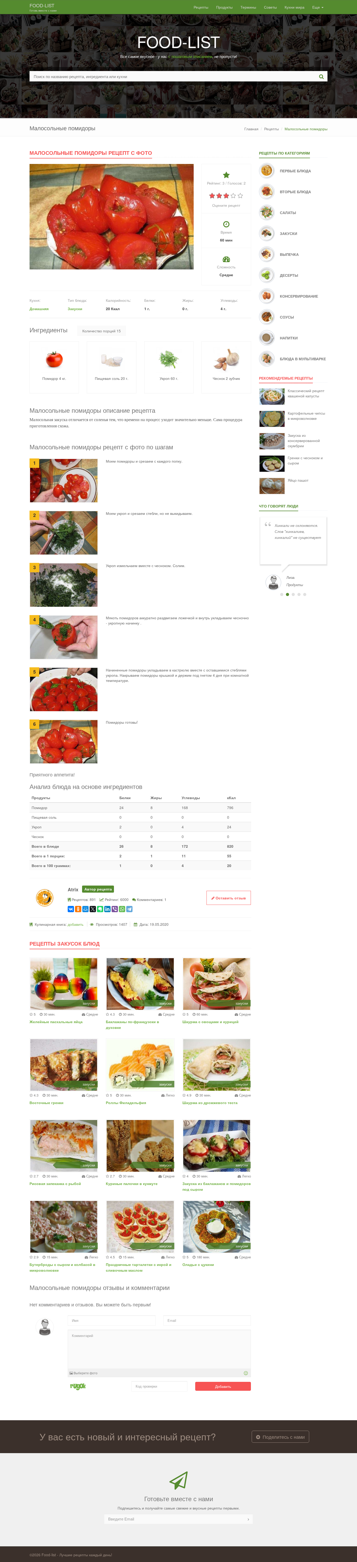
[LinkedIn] (107, 909)
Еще (316, 7)
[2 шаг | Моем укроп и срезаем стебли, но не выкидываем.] (64, 532)
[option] (293, 553)
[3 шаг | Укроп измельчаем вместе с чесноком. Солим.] (64, 584)
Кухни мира (294, 7)
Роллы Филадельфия (126, 1102)
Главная (251, 128)
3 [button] (293, 594)
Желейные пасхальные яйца (56, 1021)
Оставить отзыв (230, 897)
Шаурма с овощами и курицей (210, 1021)
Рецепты (201, 7)
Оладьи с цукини (198, 1264)
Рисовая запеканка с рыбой (55, 1183)
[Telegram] (129, 909)
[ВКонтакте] (71, 909)
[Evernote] (100, 909)
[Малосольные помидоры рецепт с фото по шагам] (112, 216)
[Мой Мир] (85, 909)
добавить (75, 924)
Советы (270, 7)
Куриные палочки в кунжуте (132, 1183)
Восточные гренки (47, 1102)
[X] (93, 909)
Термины (248, 7)
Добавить (223, 1386)
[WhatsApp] (122, 909)
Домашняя (39, 308)
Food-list (43, 7)
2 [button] (287, 594)
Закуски (75, 308)
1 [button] (281, 594)
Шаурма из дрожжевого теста (210, 1102)
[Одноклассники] (78, 909)
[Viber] (115, 909)
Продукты (224, 7)
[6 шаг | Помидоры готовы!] (64, 741)
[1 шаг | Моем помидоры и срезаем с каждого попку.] (64, 480)
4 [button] (299, 594)
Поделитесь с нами (283, 1436)
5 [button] (304, 594)
